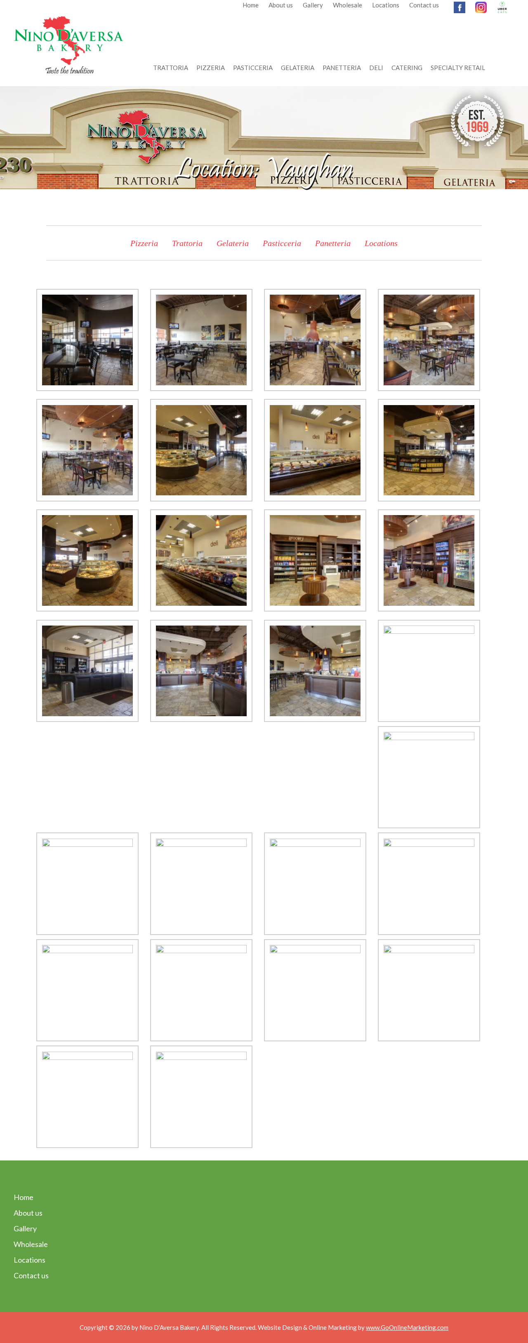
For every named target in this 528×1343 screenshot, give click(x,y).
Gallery (313, 5)
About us (281, 5)
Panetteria (342, 67)
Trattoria (170, 67)
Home (251, 5)
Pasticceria (253, 67)
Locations (385, 5)
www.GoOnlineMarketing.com (407, 1327)
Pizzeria (210, 67)
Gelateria (297, 67)
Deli (376, 67)
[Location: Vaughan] (87, 342)
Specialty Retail (458, 67)
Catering (406, 67)
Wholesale (347, 5)
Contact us (424, 5)
